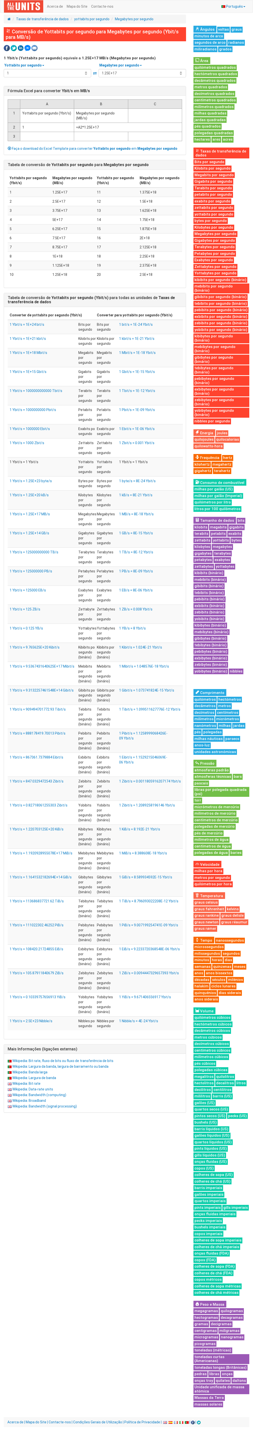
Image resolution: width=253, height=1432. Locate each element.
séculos (218, 979)
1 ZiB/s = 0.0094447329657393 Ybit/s (149, 973)
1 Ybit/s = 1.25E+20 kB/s (29, 495)
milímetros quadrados (213, 107)
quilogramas (232, 1311)
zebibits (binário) (209, 612)
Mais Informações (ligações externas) (42, 1049)
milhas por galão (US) (213, 489)
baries (236, 852)
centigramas (205, 1330)
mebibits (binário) (210, 579)
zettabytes (203, 566)
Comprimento (211, 693)
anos (198, 973)
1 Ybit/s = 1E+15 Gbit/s (28, 372)
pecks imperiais (208, 1220)
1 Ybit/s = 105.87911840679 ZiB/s (36, 973)
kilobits (200, 527)
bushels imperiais (209, 1227)
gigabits (236, 527)
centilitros (222, 1089)
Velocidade (209, 864)
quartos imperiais (210, 1201)
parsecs (232, 739)
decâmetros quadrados (214, 80)
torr (197, 800)
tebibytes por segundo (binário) (213, 370)
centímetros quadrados (215, 100)
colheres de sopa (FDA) (214, 1266)
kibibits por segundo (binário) (220, 280)
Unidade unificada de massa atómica (219, 1389)
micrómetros (227, 719)
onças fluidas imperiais (214, 1214)
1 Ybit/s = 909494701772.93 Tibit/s (38, 709)
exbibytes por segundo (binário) (214, 391)
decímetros (204, 712)
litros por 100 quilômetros (217, 509)
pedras (200, 1374)
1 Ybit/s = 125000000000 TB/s (34, 552)
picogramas (204, 1344)
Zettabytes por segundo (215, 266)
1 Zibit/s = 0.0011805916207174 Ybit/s (150, 781)
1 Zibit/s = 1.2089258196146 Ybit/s (147, 805)
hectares (202, 139)
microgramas (206, 1337)
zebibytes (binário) (210, 664)
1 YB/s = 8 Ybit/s (132, 628)
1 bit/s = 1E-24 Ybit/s (136, 324)
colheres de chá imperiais (216, 1247)
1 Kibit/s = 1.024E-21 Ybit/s (140, 647)
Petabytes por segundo (214, 253)
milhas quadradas (210, 113)
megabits (218, 527)
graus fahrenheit (209, 909)
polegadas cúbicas (210, 1070)
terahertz (222, 471)
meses (239, 966)
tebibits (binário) (209, 592)
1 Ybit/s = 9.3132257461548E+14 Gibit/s (42, 690)
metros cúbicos (208, 1037)
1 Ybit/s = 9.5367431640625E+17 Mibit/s (42, 666)
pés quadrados (207, 126)
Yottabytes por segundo (215, 273)
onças (227, 1374)
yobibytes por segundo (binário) (214, 412)
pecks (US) (237, 1116)
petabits (218, 533)
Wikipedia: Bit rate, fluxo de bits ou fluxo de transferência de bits (62, 1061)
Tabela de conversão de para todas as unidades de (91, 299)
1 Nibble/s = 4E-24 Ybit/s (138, 1021)
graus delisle (232, 915)
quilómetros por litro (212, 502)
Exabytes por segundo (213, 260)
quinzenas (222, 966)
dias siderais (230, 993)
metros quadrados (210, 87)
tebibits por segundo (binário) (220, 303)
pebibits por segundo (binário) (221, 310)
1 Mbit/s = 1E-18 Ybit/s (137, 353)
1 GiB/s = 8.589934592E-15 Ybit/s (145, 877)
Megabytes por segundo (134, 19)
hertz (227, 458)
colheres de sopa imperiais (217, 1240)
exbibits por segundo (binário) (220, 316)
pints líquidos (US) (210, 1148)
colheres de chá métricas (216, 1292)
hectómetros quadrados (215, 74)
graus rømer (205, 928)
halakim (201, 986)
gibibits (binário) (209, 586)
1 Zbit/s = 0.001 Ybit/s (136, 443)
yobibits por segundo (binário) (220, 329)
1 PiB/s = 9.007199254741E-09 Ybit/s (148, 925)
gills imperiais (235, 1207)
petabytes (203, 560)
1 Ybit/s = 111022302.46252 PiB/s (36, 925)
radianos (236, 42)
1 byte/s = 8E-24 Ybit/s (137, 481)
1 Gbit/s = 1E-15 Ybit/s (137, 372)
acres (227, 139)
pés (197, 732)
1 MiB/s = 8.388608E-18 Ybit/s (143, 853)
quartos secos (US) (211, 1109)
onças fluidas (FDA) (211, 1253)
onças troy (203, 1380)
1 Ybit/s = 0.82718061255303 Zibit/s (38, 805)
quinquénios (205, 993)
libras (214, 1374)
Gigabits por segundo (213, 181)
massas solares (208, 1404)
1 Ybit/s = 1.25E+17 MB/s (30, 514)
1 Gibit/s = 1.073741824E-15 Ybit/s (146, 690)
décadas (201, 979)
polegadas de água (211, 852)
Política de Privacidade (142, 1422)
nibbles (236, 671)
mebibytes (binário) (211, 632)
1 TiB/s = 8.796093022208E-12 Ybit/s (148, 901)
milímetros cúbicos (211, 1057)
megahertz (222, 464)
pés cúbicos (204, 1063)
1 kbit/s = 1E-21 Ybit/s (136, 339)
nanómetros (205, 725)
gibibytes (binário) (210, 638)
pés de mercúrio (208, 833)
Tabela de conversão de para (78, 164)
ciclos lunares (223, 986)
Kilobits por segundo (212, 168)
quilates (223, 1380)
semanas (202, 966)
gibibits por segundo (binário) (220, 297)
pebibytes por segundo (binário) (214, 380)
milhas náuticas (208, 739)
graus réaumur (234, 922)
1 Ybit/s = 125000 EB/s (28, 590)
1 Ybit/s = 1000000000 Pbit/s (33, 410)
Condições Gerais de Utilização (97, 1422)
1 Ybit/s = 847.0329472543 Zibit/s (36, 781)
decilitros (202, 1089)
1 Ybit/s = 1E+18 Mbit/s (28, 353)
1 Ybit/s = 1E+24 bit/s (27, 324)
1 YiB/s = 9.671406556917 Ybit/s (145, 997)
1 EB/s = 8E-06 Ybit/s (136, 590)
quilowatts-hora (208, 446)
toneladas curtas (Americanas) (209, 1359)
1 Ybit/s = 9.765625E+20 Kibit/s (35, 647)
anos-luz (202, 745)
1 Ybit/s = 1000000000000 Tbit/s (36, 391)
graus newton (206, 922)
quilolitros (225, 1076)
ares (216, 139)
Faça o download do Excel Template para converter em (94, 149)
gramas (201, 1324)
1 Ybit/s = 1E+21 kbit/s (28, 339)
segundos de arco (210, 42)
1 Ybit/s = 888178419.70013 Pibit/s (37, 733)
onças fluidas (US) (210, 1161)
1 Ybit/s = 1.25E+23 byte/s (31, 481)
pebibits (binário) (209, 599)
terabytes (222, 553)
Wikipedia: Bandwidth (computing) (39, 1095)
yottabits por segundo (91, 19)
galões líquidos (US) (212, 1135)
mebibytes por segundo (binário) (214, 349)
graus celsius (206, 902)
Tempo (205, 940)
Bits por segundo (209, 162)
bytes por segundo (210, 220)
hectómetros (229, 699)
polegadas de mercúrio (214, 826)
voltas (223, 29)
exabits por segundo (212, 201)
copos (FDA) (205, 1260)
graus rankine (206, 915)
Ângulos (206, 29)
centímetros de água (212, 846)
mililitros (202, 1096)
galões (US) (204, 1103)
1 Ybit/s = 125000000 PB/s (31, 571)
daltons (239, 1380)
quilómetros (205, 699)
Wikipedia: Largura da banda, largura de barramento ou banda (60, 1066)
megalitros (203, 1076)
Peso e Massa (211, 1304)
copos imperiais (208, 1234)
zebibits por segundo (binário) (220, 323)
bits (241, 520)
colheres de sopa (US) (213, 1174)
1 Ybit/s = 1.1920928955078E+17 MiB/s (41, 853)
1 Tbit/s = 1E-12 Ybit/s (137, 391)
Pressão (206, 763)
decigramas (221, 1324)
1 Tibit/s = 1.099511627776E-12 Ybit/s (149, 709)
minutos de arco (208, 36)
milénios (235, 979)
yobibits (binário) (209, 619)
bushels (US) (205, 1122)
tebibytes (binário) (210, 645)
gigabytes (202, 553)
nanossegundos (230, 940)
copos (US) (204, 1168)
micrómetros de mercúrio (216, 807)
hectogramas (206, 1317)
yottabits (221, 540)
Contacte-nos (102, 6)
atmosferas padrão (211, 770)
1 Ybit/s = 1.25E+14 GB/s (29, 533)
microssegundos (209, 947)
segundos (231, 953)
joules (222, 433)
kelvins (233, 909)
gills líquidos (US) (209, 1155)
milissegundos (207, 953)
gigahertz (202, 471)
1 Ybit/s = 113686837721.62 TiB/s (37, 901)
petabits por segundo (213, 194)
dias (228, 960)
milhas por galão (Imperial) (218, 496)
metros (224, 706)
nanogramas (232, 1337)
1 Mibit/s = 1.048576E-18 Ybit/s (144, 666)
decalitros (225, 1083)
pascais (201, 783)
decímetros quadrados (214, 93)
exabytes (222, 560)
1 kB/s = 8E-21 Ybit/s (135, 495)
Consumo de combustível (221, 482)
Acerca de (55, 6)
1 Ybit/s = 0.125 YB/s (26, 628)
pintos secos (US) (209, 1116)
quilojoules (203, 439)
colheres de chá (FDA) (213, 1273)
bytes (236, 540)
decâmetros (204, 706)
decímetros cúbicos (211, 1043)
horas (217, 960)
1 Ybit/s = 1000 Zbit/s (27, 443)
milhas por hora (208, 871)
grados (225, 49)
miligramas (229, 1330)
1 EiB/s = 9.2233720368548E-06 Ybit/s (149, 949)
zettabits (202, 540)
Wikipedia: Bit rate (26, 1083)
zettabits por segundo (213, 207)
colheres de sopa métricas (217, 1286)
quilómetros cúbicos (212, 1017)
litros (241, 1083)
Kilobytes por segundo (213, 227)
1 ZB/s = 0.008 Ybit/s (135, 609)
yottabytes (225, 566)
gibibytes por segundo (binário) (213, 359)
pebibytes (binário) (210, 651)
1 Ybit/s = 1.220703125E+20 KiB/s (36, 829)
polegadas (212, 732)
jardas (238, 725)
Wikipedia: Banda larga (29, 1072)
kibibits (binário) (208, 573)
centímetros (227, 712)
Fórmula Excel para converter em (49, 90)
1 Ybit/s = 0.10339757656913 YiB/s (37, 997)
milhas (225, 725)
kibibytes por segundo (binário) (213, 338)
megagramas (206, 1311)
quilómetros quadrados (215, 67)
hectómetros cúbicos (213, 1024)
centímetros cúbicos (212, 1050)
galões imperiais (208, 1194)
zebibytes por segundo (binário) (214, 402)
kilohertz (202, 464)
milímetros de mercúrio (214, 813)
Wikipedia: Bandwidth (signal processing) (44, 1106)
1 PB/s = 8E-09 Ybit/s (136, 571)
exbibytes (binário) (210, 658)
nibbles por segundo (212, 421)
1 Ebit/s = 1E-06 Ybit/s (137, 429)
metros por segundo (212, 877)
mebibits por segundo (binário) (213, 288)
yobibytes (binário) (210, 671)
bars (238, 776)
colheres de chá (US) (212, 1181)
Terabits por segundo (213, 188)
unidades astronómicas (215, 752)
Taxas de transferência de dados (42, 19)
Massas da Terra (209, 1397)
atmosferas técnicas (212, 776)
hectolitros (203, 1083)
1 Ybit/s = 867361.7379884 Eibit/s (36, 757)
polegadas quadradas (213, 133)
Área (203, 61)
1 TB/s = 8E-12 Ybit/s (136, 552)
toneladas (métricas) (212, 1350)
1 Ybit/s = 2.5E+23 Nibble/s (31, 1021)
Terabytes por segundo (214, 247)
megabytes (222, 546)
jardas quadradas (210, 120)
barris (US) (222, 1096)
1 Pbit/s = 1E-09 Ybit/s (137, 410)
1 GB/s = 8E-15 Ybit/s (136, 533)
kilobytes (202, 546)
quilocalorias (227, 439)
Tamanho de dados (216, 520)
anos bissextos (219, 973)
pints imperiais (207, 1207)
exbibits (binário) (209, 606)
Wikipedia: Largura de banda (34, 1078)
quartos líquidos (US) (213, 1142)
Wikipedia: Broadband (29, 1101)
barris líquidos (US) (211, 1129)
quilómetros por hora (213, 884)
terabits (201, 533)
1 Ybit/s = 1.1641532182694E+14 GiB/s (41, 877)
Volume (206, 1011)
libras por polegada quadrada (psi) (220, 791)
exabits (234, 533)
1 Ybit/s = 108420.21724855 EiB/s (36, 949)
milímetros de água (211, 839)
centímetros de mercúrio (216, 820)
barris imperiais (208, 1188)
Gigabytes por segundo (214, 240)
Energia (206, 433)
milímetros (203, 719)
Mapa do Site (77, 6)
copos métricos (208, 1279)
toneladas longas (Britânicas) (220, 1367)
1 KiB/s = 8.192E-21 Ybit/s (139, 829)
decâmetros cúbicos (212, 1030)
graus (237, 29)
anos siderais (206, 999)
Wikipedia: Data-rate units (32, 1089)
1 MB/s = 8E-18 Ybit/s (136, 514)
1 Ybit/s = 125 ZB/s (25, 609)
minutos (201, 960)
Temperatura (211, 896)
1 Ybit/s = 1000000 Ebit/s (30, 429)
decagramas (232, 1317)
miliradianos (205, 49)
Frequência (209, 458)
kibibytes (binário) (210, 625)
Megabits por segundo (214, 175)
